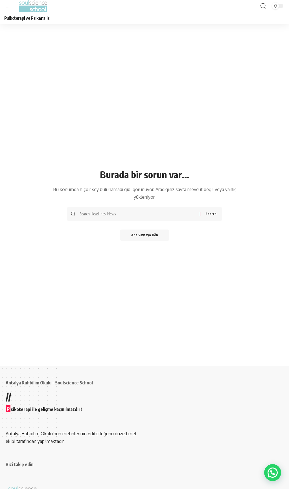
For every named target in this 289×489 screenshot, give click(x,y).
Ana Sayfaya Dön (144, 235)
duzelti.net (126, 433)
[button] (10, 6)
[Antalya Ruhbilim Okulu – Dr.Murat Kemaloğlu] (33, 6)
